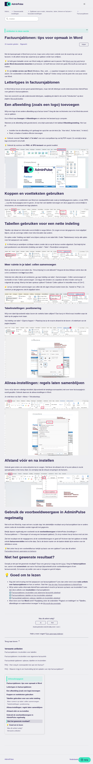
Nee (52, 623)
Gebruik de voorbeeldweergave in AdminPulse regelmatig (20, 716)
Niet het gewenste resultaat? (18, 721)
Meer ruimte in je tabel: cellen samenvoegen (23, 701)
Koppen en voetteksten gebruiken (20, 694)
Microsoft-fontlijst (16, 99)
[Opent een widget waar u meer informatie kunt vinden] (84, 760)
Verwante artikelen (13, 731)
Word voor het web (73, 61)
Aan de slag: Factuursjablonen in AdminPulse (65, 584)
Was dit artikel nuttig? (14, 728)
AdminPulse (9, 11)
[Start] (14, 4)
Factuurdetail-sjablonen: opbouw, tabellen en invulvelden (25, 661)
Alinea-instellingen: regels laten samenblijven (24, 707)
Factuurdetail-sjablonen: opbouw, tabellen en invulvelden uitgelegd (36, 598)
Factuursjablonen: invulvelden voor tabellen (20, 652)
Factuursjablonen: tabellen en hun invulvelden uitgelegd (32, 595)
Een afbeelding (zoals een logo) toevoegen (23, 691)
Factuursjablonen (82, 14)
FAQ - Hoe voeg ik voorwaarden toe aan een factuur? (24, 665)
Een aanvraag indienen (54, 634)
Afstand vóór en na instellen (18, 711)
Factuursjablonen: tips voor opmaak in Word (24, 683)
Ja (40, 623)
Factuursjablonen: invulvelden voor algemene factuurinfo (25, 656)
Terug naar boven (11, 641)
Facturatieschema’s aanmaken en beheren (20, 551)
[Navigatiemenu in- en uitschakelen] (84, 4)
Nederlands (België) (77, 759)
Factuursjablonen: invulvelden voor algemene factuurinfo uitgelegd (36, 593)
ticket (63, 564)
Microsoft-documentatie (52, 603)
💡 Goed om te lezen (15, 725)
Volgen (84, 44)
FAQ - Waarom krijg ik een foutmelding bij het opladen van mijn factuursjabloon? (34, 669)
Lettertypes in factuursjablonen (19, 687)
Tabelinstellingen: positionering (18, 704)
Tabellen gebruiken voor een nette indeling (23, 698)
